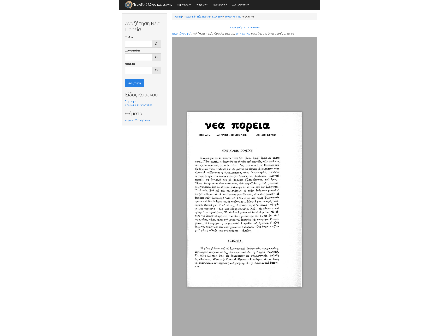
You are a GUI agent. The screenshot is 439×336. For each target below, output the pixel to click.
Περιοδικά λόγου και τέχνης (152, 4)
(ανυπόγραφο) (181, 33)
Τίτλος (129, 37)
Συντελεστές (239, 4)
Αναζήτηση (202, 4)
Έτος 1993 (217, 16)
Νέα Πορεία (203, 16)
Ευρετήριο (219, 4)
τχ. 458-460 (243, 33)
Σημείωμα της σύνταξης (138, 105)
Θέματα (130, 63)
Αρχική (178, 16)
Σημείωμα (130, 101)
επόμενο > (254, 27)
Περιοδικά (183, 4)
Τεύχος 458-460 (233, 16)
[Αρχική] (128, 5)
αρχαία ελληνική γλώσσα (138, 120)
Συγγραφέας (132, 50)
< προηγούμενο (237, 27)
